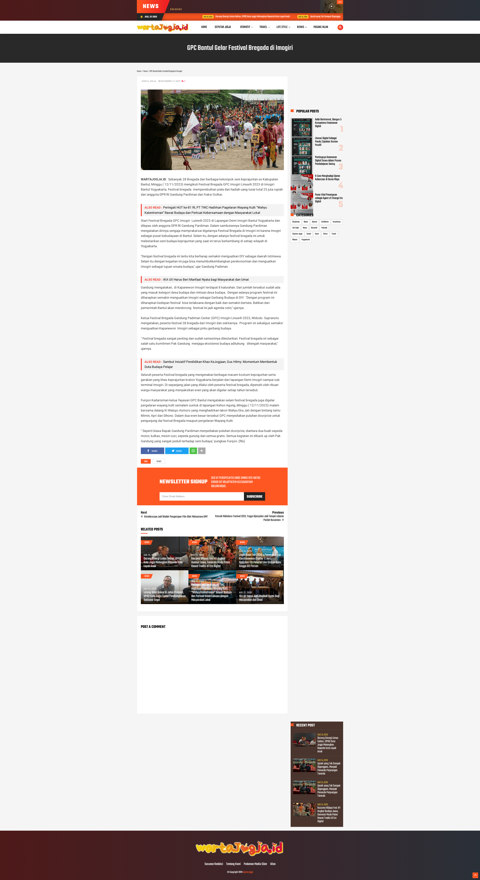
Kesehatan (337, 222)
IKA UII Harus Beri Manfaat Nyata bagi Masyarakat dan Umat (206, 279)
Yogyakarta (306, 239)
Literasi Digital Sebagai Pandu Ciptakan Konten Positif (326, 142)
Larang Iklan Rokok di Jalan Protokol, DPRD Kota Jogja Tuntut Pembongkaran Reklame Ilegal (165, 596)
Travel (334, 234)
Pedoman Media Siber (255, 864)
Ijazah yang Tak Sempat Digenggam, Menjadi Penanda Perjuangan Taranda (318, 16)
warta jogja (248, 872)
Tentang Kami (233, 864)
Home (204, 27)
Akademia (296, 222)
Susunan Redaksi (214, 864)
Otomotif (314, 228)
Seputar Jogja (297, 234)
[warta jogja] (240, 856)
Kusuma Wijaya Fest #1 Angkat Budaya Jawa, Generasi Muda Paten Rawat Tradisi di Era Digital (210, 562)
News (159, 461)
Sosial (309, 234)
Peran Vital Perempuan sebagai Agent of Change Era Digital (329, 198)
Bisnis (306, 222)
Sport (317, 234)
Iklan (273, 864)
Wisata (294, 239)
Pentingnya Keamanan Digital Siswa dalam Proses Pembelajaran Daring (328, 161)
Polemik (324, 228)
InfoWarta (325, 222)
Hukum (314, 222)
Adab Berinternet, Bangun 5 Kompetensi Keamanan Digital (328, 123)
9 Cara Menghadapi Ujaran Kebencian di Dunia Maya (327, 178)
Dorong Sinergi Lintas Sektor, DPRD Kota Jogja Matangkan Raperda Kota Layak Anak (227, 16)
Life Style (295, 228)
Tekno (325, 234)
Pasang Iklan (321, 27)
